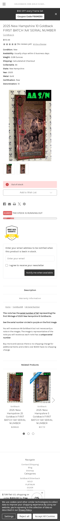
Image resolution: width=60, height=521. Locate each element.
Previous (4, 400)
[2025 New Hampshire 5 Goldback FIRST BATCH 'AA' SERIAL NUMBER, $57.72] (41, 388)
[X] (19, 204)
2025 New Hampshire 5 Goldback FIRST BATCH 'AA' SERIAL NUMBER (42, 417)
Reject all (24, 516)
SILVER (30, 487)
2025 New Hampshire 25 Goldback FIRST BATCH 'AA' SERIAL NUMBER (15, 417)
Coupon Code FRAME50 (30, 16)
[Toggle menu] (4, 4)
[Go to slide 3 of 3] (33, 434)
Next (53, 400)
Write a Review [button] (39, 44)
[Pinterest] (24, 204)
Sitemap (30, 470)
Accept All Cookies (45, 516)
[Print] (14, 204)
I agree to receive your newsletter (26, 265)
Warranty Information (30, 298)
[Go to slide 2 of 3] (28, 434)
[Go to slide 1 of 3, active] (24, 434)
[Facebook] (4, 204)
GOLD (30, 481)
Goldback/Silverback (30, 478)
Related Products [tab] (30, 364)
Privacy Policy (25, 510)
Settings (9, 516)
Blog (30, 467)
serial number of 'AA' (29, 313)
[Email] (9, 204)
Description (30, 290)
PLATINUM (30, 484)
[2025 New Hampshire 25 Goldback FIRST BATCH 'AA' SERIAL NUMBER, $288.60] (15, 388)
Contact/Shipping (30, 464)
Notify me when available (39, 272)
